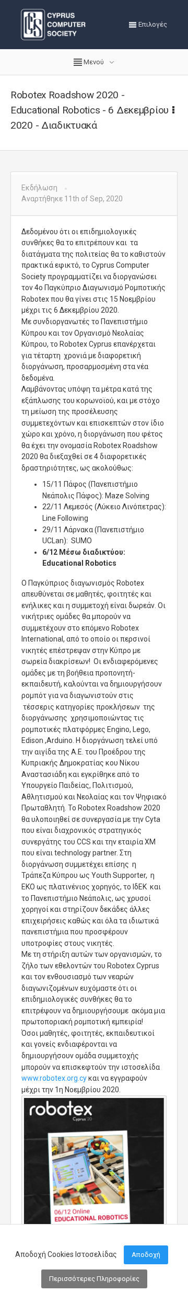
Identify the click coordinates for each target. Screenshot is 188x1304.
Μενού (93, 62)
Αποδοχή (146, 1255)
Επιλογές (152, 24)
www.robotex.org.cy (54, 1078)
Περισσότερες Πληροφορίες (94, 1279)
